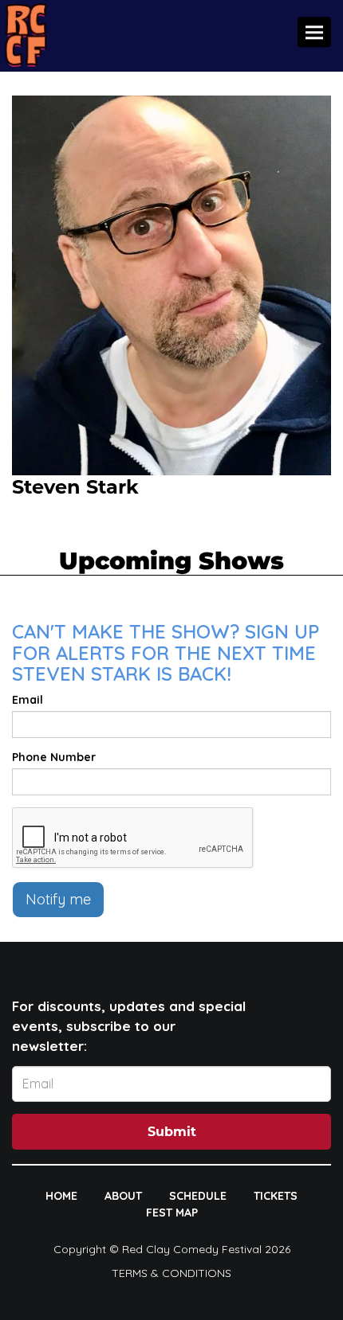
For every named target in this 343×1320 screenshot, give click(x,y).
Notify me (58, 899)
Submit (172, 1131)
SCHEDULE (198, 1196)
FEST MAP (172, 1212)
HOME (61, 1196)
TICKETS (276, 1196)
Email (27, 700)
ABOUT (123, 1196)
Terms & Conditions (171, 1273)
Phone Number (54, 757)
